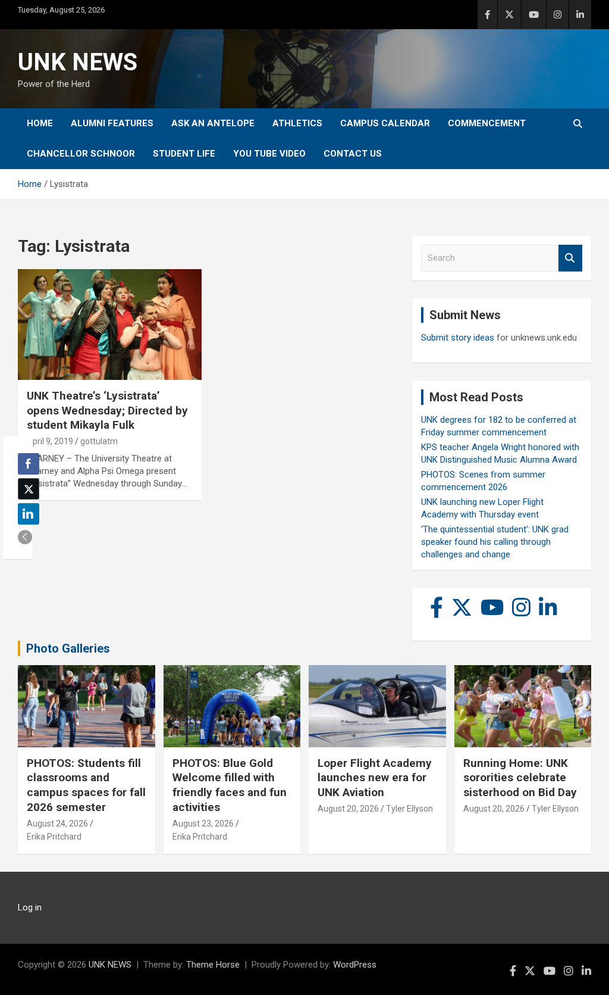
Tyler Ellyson (409, 808)
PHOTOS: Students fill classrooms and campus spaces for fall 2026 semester (86, 785)
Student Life (184, 153)
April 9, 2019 (50, 441)
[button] (25, 537)
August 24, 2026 (57, 823)
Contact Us (353, 153)
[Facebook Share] (28, 464)
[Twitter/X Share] (28, 489)
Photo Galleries (68, 648)
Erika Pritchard (54, 836)
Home (40, 123)
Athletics (297, 123)
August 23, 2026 (203, 823)
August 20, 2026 (348, 808)
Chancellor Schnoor (81, 153)
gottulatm (99, 441)
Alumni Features (112, 123)
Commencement (487, 123)
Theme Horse (213, 964)
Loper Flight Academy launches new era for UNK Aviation (375, 777)
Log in (30, 907)
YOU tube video (269, 153)
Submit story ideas (457, 337)
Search (570, 258)
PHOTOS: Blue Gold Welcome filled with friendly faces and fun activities (229, 785)
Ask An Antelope (213, 123)
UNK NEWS (77, 62)
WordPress (354, 964)
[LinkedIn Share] (28, 514)
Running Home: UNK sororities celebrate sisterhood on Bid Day (520, 777)
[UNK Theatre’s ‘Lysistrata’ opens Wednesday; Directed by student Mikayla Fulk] (109, 324)
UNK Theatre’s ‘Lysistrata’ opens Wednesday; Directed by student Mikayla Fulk (107, 410)
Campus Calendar (385, 123)
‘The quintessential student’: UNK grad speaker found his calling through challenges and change (495, 542)
